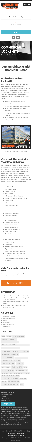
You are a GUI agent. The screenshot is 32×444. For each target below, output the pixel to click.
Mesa (25, 367)
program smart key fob (8, 375)
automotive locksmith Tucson (10, 342)
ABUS (3, 336)
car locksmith (15, 348)
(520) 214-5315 (16, 32)
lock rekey (6, 367)
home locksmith (7, 358)
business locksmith (9, 345)
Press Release (6, 322)
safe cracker (23, 378)
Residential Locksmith (8, 324)
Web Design (22, 435)
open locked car (8, 370)
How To (5, 320)
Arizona (9, 336)
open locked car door (21, 370)
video (21, 384)
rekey (17, 375)
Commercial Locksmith (9, 318)
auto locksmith (18, 336)
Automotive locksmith (9, 339)
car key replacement (23, 345)
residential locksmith (10, 378)
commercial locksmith (10, 351)
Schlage (4, 381)
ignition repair (19, 357)
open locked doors (7, 373)
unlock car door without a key (10, 384)
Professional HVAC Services (13, 435)
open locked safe (18, 373)
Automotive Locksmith (9, 316)
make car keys (17, 367)
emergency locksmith (10, 354)
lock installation (8, 363)
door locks (24, 351)
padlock (27, 373)
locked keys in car (7, 360)
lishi (26, 357)
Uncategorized (6, 326)
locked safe (17, 360)
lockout (19, 363)
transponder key (13, 381)
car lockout (5, 348)
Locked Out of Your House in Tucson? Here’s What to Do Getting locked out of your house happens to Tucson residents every (16, 297)
